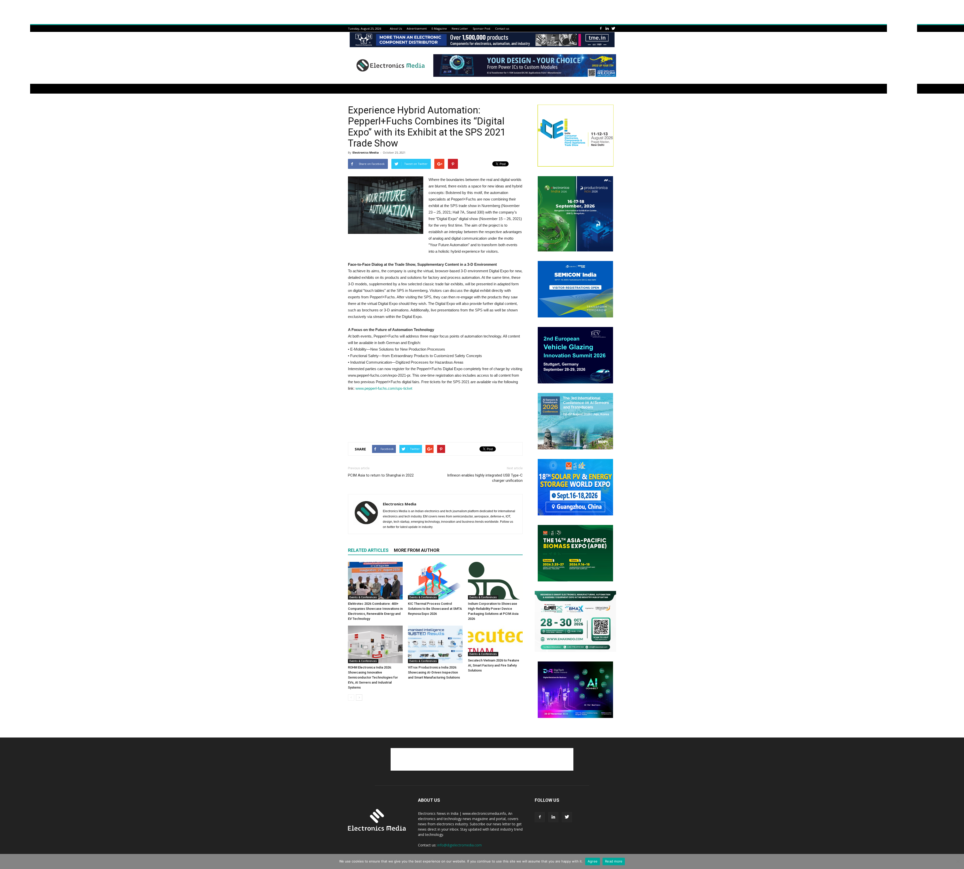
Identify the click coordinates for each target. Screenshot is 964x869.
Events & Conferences (363, 597)
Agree (592, 861)
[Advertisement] (435, 425)
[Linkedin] (607, 28)
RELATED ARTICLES (368, 550)
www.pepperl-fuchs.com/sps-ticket (383, 388)
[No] (957, 861)
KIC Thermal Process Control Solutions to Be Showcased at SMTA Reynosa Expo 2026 (435, 609)
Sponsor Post (481, 28)
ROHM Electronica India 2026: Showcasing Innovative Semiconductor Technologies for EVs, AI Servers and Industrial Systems (373, 677)
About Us (396, 28)
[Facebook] (601, 28)
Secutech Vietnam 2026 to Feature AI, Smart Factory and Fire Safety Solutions (493, 665)
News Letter (460, 28)
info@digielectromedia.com (459, 845)
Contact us (502, 28)
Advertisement (417, 28)
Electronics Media (365, 152)
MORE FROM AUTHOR (416, 550)
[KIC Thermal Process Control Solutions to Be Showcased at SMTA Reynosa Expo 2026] (435, 580)
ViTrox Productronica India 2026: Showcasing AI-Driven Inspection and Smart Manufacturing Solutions (434, 672)
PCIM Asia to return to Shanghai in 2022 (381, 475)
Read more (613, 861)
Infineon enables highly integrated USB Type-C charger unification (485, 478)
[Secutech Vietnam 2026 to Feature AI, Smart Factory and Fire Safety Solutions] (495, 641)
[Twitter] (613, 28)
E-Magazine (439, 28)
